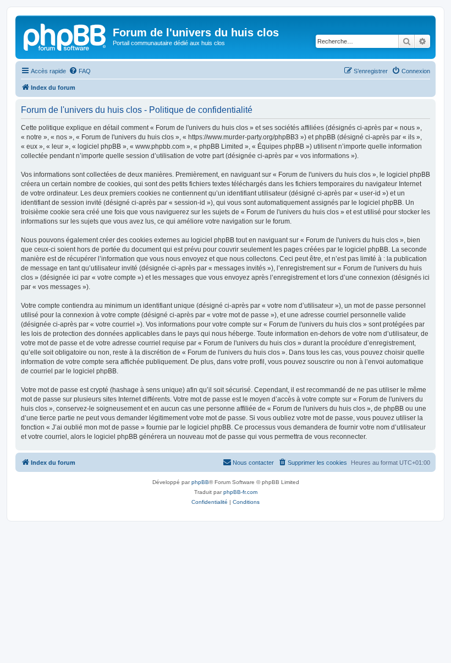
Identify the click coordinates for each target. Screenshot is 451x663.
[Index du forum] (65, 35)
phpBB (200, 482)
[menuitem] (80, 71)
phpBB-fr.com (240, 492)
